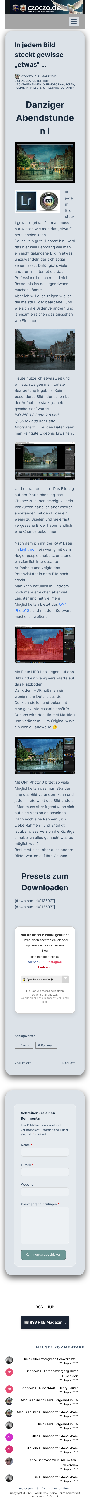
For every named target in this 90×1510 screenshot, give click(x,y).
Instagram (55, 962)
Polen (70, 84)
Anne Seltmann (40, 1460)
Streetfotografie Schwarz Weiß (55, 1359)
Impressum (26, 1488)
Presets (36, 87)
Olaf (35, 1436)
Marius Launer (31, 1400)
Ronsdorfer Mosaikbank (60, 1412)
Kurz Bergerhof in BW (62, 1400)
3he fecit (32, 1371)
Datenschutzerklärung (56, 1488)
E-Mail (27, 1165)
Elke (24, 1359)
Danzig (23, 1045)
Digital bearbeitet (28, 81)
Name (26, 1145)
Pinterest (45, 967)
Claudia (32, 1448)
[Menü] (74, 21)
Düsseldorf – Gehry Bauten (58, 1388)
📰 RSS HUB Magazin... (45, 1322)
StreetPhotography (58, 87)
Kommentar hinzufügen (40, 1204)
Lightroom (29, 549)
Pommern (21, 87)
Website (27, 1184)
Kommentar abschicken (43, 1254)
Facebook (33, 962)
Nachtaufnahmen (28, 84)
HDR (46, 81)
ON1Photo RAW (53, 84)
